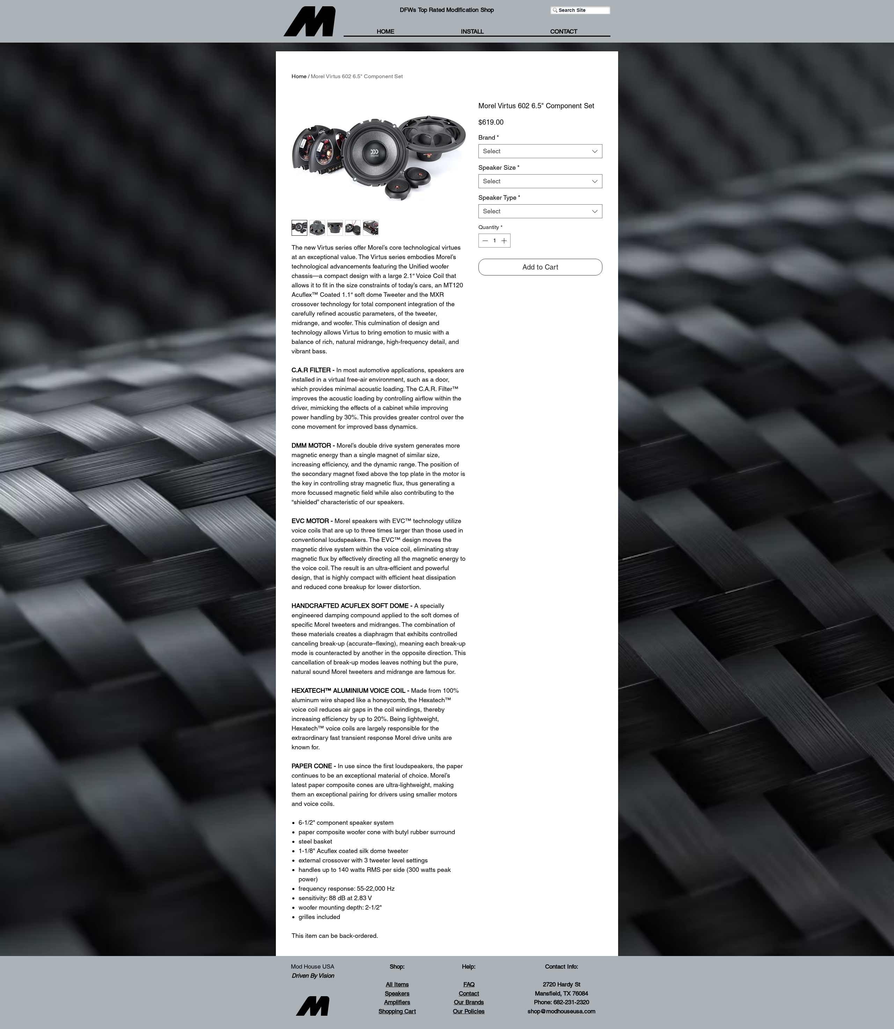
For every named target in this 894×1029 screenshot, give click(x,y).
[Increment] (505, 240)
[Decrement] (484, 240)
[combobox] (540, 151)
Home (299, 76)
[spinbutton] (494, 240)
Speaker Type (499, 197)
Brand (488, 137)
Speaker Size (499, 167)
